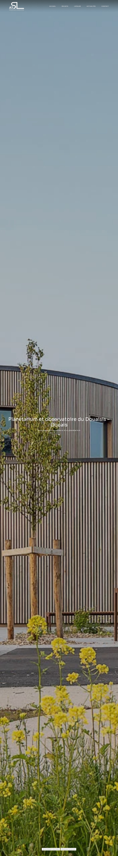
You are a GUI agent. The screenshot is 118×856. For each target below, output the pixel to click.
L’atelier (77, 6)
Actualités (91, 6)
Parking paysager (68, 849)
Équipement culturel (51, 849)
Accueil (52, 6)
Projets (65, 6)
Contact (105, 6)
